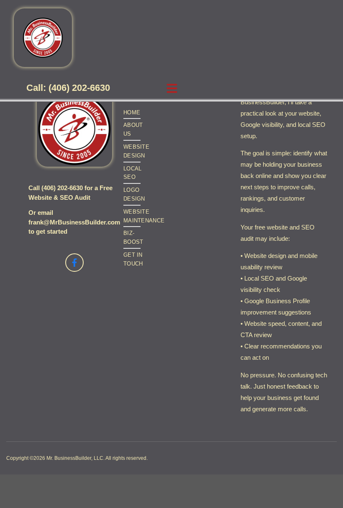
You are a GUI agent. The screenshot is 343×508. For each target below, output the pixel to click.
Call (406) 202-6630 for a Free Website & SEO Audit (70, 192)
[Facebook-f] (74, 262)
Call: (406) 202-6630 (68, 88)
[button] (172, 88)
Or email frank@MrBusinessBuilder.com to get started (74, 222)
